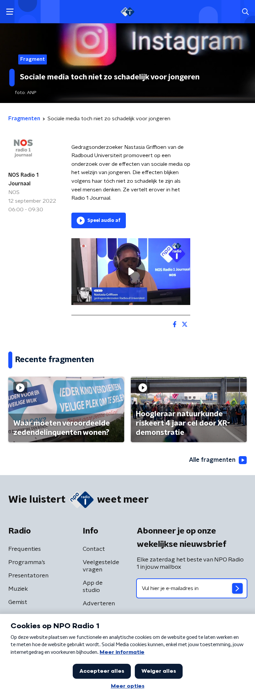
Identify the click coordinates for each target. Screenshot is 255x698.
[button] (9, 12)
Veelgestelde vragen (101, 566)
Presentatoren (28, 576)
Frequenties (24, 549)
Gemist (17, 602)
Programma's (26, 562)
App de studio (93, 586)
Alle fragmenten (212, 460)
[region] (130, 271)
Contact (94, 549)
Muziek (18, 589)
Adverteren (99, 604)
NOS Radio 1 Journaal (23, 179)
